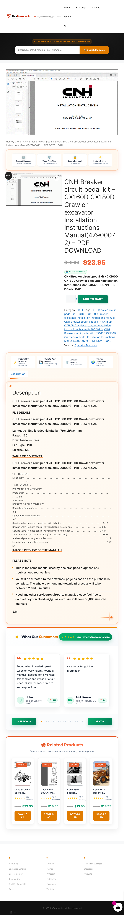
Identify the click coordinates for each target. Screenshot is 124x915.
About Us (13, 863)
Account (68, 16)
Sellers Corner (16, 874)
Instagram (51, 879)
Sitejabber (88, 869)
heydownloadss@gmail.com (48, 16)
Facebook (51, 884)
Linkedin (50, 863)
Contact (96, 7)
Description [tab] (18, 373)
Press (11, 889)
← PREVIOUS (24, 721)
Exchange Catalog (17, 869)
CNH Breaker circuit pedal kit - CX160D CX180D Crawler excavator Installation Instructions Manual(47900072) (88, 325)
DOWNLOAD (22, 815)
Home (9, 141)
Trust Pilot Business (93, 863)
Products (88, 874)
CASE (18, 141)
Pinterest (50, 874)
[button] (56, 178)
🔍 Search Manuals (94, 50)
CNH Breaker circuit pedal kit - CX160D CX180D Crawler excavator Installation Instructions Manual (90, 314)
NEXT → (100, 721)
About (67, 7)
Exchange (81, 7)
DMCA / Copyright (17, 884)
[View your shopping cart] (64, 25)
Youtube (50, 889)
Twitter (49, 869)
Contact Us (14, 879)
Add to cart (93, 299)
